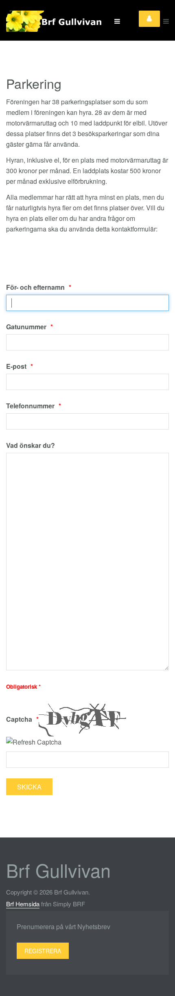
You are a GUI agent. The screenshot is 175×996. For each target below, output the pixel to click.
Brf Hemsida (22, 903)
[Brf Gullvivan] (54, 21)
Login (149, 19)
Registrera (42, 951)
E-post (16, 366)
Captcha (19, 719)
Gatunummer (26, 326)
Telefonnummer (30, 405)
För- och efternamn (35, 287)
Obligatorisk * (23, 686)
